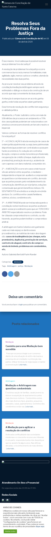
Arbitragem (12, 266)
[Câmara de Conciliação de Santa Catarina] (18, 4)
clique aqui (39, 526)
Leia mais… (23, 365)
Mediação (18, 262)
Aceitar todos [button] (10, 531)
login (21, 304)
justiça (20, 266)
